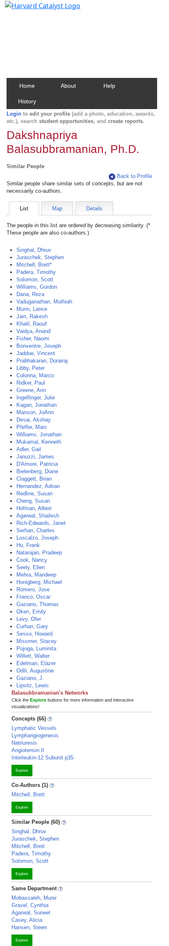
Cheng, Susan (33, 501)
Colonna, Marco (35, 375)
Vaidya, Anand (33, 331)
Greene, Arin (31, 390)
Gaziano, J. (30, 678)
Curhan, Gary (32, 626)
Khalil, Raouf (31, 324)
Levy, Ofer (28, 619)
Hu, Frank (28, 545)
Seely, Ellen (30, 567)
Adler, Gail (28, 449)
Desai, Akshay (33, 420)
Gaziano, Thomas (37, 604)
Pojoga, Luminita (36, 648)
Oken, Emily (31, 612)
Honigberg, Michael (39, 582)
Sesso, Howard (34, 634)
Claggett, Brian (34, 479)
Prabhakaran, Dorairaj (42, 361)
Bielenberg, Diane (37, 471)
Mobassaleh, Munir (34, 898)
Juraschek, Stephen (40, 257)
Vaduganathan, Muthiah (44, 302)
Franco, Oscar (33, 597)
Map (57, 208)
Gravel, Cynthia (29, 905)
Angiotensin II (27, 750)
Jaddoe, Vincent (35, 353)
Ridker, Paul (30, 383)
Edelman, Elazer (36, 663)
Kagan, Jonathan (36, 405)
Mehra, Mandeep (36, 575)
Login (14, 114)
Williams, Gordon (36, 287)
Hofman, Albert (34, 508)
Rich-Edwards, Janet (41, 523)
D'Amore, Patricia (37, 464)
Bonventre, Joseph (38, 346)
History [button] (27, 101)
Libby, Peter (30, 368)
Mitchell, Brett (28, 794)
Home (27, 85)
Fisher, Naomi (32, 338)
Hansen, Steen (29, 927)
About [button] (68, 85)
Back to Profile (134, 176)
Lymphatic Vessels (34, 728)
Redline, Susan (34, 493)
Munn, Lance (31, 309)
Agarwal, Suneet (30, 913)
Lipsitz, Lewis (32, 685)
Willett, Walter (33, 656)
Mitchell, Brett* (34, 265)
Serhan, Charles (35, 530)
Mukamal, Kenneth (38, 442)
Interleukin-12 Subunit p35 (42, 758)
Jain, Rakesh (32, 316)
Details (94, 208)
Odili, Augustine (35, 671)
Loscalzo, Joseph (37, 538)
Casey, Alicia (26, 920)
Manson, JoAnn (35, 412)
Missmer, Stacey (36, 641)
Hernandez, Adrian (38, 486)
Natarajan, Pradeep (39, 552)
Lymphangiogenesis (35, 735)
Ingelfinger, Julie (35, 397)
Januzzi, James (35, 457)
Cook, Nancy (31, 560)
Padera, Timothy (36, 272)
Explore (22, 770)
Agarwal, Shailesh (37, 516)
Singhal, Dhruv (33, 250)
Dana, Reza (30, 294)
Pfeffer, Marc (31, 427)
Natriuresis (24, 743)
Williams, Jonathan (39, 434)
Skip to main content (34, 10)
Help (109, 85)
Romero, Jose (33, 589)
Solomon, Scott (34, 279)
